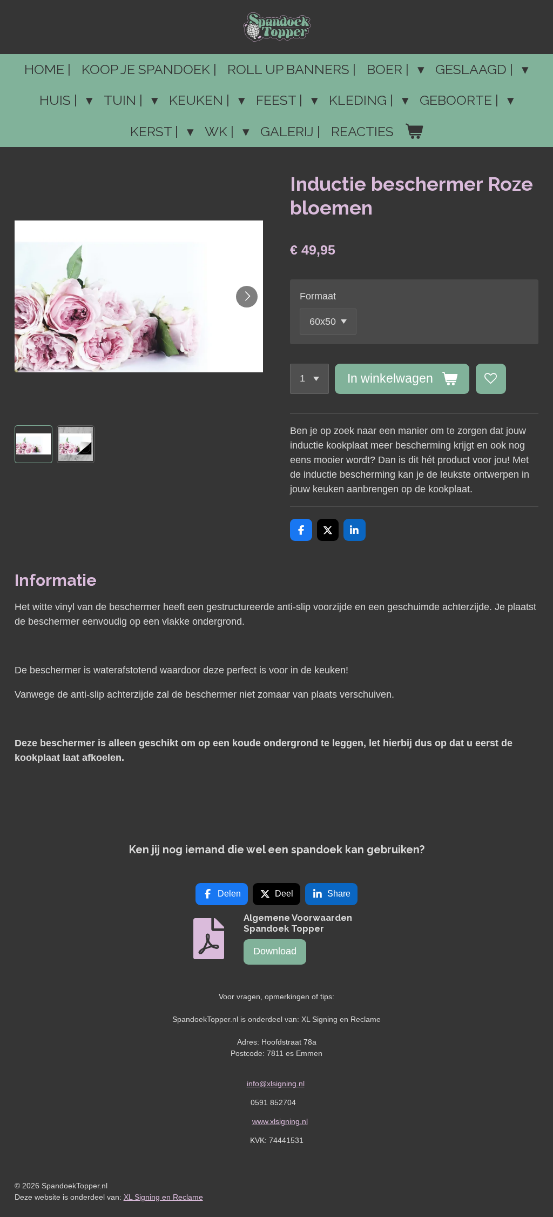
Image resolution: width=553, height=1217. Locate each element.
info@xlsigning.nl (276, 1083)
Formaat (318, 296)
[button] (33, 444)
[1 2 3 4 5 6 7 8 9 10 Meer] (309, 379)
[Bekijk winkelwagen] (414, 132)
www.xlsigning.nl (280, 1121)
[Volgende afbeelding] (247, 296)
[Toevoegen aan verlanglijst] (491, 379)
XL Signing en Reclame (163, 1197)
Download (274, 951)
